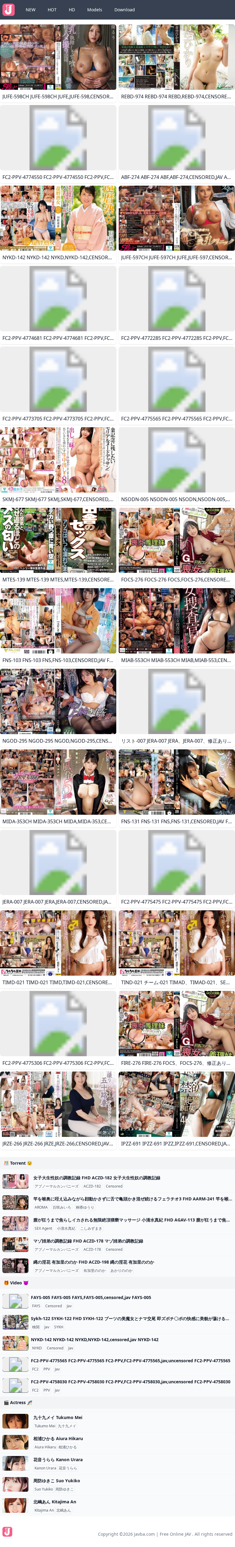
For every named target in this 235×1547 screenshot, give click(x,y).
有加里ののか (95, 1270)
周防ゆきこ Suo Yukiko (56, 1480)
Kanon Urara (45, 1468)
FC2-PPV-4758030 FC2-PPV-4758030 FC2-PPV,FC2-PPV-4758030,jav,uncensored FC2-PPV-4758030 (130, 1382)
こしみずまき (91, 1228)
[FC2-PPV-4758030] (15, 1385)
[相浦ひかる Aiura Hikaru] (15, 1442)
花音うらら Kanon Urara (58, 1459)
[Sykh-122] (15, 1322)
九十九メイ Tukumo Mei (57, 1417)
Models (94, 10)
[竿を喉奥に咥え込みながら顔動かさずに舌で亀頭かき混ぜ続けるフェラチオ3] (15, 1202)
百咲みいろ (62, 1207)
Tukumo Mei (45, 1426)
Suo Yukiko (44, 1489)
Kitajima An (44, 1510)
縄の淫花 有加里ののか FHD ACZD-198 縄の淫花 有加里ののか (93, 1262)
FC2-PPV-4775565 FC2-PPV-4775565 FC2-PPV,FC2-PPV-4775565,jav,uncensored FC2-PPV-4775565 (130, 1360)
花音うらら (68, 1468)
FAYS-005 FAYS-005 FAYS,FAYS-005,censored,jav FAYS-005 (91, 1297)
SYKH (58, 1327)
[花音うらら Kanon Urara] (15, 1463)
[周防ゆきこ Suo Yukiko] (15, 1484)
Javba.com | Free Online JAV (162, 1534)
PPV (46, 1369)
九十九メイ (67, 1426)
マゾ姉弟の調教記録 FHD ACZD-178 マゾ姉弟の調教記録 (88, 1241)
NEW (30, 10)
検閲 (35, 1327)
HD (72, 10)
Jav (69, 1306)
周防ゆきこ (64, 1489)
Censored (114, 1186)
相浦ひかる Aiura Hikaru (58, 1438)
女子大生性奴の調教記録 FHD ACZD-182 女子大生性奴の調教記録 (96, 1178)
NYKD (37, 1348)
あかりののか (121, 1270)
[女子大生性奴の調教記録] (15, 1181)
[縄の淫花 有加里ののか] (15, 1265)
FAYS (36, 1306)
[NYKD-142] (15, 1343)
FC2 (35, 1369)
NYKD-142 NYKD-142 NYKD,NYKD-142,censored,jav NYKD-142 (95, 1339)
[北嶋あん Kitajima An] (15, 1505)
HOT (52, 10)
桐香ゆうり (85, 1207)
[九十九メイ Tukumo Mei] (15, 1421)
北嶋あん (63, 1510)
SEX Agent (43, 1228)
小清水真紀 (66, 1228)
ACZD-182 (92, 1186)
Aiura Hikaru (45, 1447)
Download (124, 10)
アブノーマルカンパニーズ (57, 1186)
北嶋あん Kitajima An (54, 1502)
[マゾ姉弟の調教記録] (15, 1244)
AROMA (41, 1207)
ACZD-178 (92, 1249)
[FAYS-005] (15, 1301)
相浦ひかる (67, 1447)
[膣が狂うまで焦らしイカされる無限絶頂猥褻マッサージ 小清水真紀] (15, 1223)
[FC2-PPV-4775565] (15, 1364)
